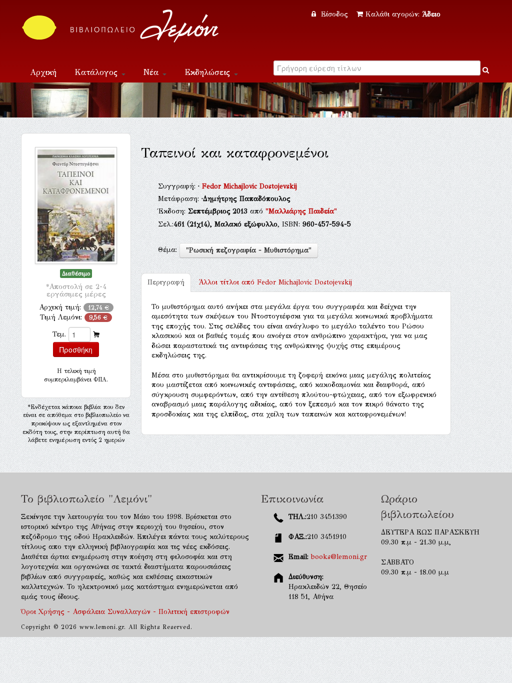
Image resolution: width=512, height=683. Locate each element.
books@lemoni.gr (339, 556)
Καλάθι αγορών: (403, 14)
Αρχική (43, 72)
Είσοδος (334, 14)
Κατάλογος (97, 72)
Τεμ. (59, 334)
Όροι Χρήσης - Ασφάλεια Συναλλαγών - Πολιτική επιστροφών (125, 612)
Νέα (153, 72)
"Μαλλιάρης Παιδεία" (301, 211)
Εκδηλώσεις (208, 72)
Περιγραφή (166, 282)
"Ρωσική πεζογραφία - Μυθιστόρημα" (249, 250)
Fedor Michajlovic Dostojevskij (249, 186)
